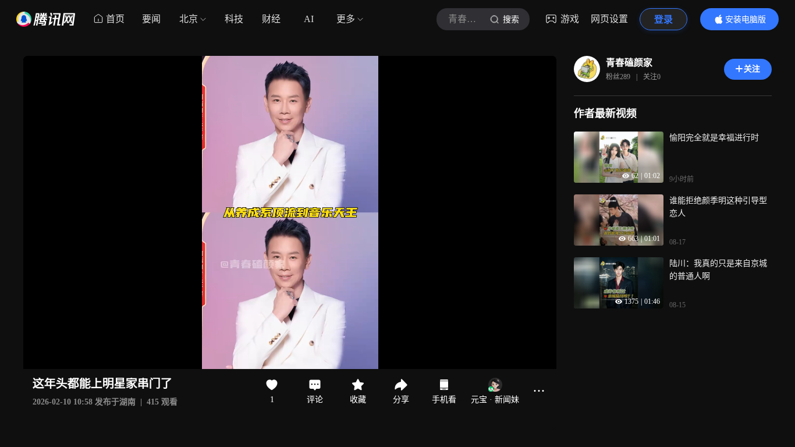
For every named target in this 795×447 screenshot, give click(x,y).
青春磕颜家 (629, 63)
